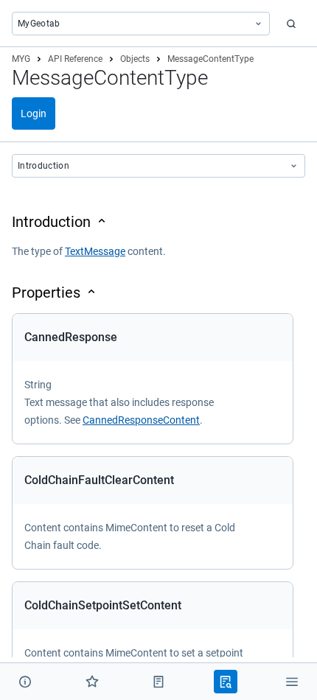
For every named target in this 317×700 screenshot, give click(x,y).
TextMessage (95, 251)
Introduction (51, 222)
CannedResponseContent (141, 420)
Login (33, 113)
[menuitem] (25, 681)
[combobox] (141, 23)
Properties (46, 292)
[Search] (291, 24)
